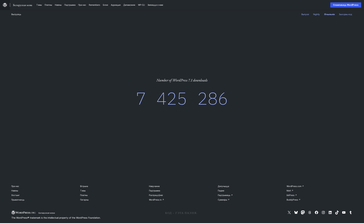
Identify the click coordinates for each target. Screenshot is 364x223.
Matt (290, 190)
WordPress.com (295, 186)
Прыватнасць (17, 200)
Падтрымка (154, 190)
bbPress (292, 195)
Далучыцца (223, 186)
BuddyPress (293, 200)
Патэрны (84, 200)
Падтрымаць (225, 195)
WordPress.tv (156, 200)
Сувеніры (223, 200)
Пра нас (15, 186)
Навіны (14, 190)
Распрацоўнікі (156, 195)
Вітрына (84, 186)
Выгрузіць (16, 14)
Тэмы (83, 190)
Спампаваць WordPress (345, 5)
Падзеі (221, 190)
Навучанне (154, 186)
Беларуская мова (47, 213)
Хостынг (15, 195)
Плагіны (84, 195)
